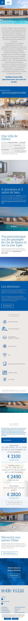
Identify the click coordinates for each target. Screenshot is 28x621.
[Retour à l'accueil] (8, 2)
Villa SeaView (4, 609)
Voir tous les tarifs (14, 502)
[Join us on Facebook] (2, 604)
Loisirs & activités (5, 612)
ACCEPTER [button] (7, 618)
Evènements (17, 609)
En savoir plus (14, 575)
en (4, 599)
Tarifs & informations (20, 607)
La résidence (4, 607)
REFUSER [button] (15, 618)
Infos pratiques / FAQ (20, 612)
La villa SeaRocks (5, 610)
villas (14, 553)
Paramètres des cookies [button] (19, 616)
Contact (16, 610)
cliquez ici (13, 93)
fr (2, 599)
